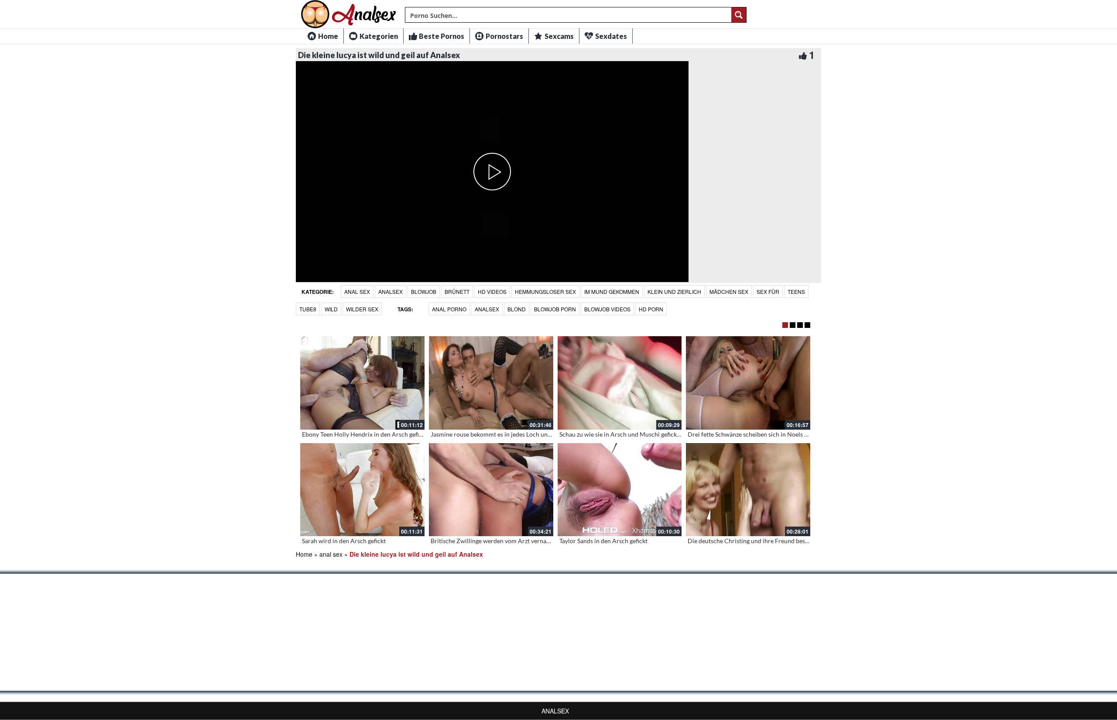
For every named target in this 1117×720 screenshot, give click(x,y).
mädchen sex (728, 291)
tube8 (307, 309)
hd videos (492, 291)
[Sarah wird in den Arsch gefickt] (362, 490)
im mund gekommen (611, 291)
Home (304, 554)
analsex (390, 291)
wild (331, 309)
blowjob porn (555, 309)
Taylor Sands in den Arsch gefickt (603, 540)
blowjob (423, 291)
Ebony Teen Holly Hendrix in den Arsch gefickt (364, 434)
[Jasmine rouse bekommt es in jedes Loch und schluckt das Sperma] (491, 383)
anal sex (357, 291)
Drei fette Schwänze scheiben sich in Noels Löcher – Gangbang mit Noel (784, 434)
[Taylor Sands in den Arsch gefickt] (620, 490)
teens (796, 291)
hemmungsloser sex (545, 291)
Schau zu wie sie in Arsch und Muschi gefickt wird (626, 434)
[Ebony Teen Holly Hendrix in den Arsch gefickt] (362, 383)
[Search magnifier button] (738, 14)
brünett (457, 291)
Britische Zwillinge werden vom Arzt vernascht (494, 540)
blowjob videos (607, 309)
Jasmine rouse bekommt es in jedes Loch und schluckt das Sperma (519, 434)
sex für (768, 291)
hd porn (651, 309)
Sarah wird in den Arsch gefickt (344, 540)
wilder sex (362, 309)
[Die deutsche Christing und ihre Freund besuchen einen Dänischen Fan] (748, 490)
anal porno (449, 309)
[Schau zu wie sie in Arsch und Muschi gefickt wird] (620, 383)
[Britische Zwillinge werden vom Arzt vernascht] (491, 490)
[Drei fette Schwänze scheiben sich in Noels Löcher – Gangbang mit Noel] (748, 383)
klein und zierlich (674, 291)
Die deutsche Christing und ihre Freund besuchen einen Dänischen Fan (783, 540)
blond (516, 309)
